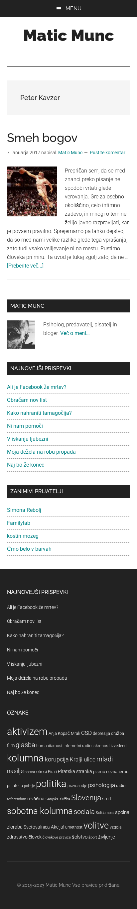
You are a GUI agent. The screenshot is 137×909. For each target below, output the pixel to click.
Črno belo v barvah (29, 549)
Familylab (18, 523)
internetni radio (77, 745)
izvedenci (119, 745)
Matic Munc (68, 35)
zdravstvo (17, 837)
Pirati (52, 771)
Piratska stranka (75, 771)
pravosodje (77, 785)
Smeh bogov (42, 138)
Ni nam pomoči (25, 426)
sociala (84, 812)
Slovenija (86, 797)
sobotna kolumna (40, 811)
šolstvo (79, 837)
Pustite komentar (107, 152)
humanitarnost (49, 745)
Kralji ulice (82, 759)
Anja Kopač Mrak (64, 733)
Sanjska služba (58, 799)
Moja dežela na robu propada (41, 452)
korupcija (57, 759)
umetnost (73, 827)
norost (30, 772)
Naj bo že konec (25, 465)
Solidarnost (105, 813)
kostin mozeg (23, 536)
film (11, 745)
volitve (96, 825)
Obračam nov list (27, 400)
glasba (25, 745)
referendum (16, 799)
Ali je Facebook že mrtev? (37, 387)
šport (92, 837)
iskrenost (101, 745)
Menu (73, 8)
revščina (36, 798)
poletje (29, 786)
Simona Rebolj (24, 510)
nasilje (15, 770)
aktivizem (27, 731)
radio (120, 785)
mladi (104, 759)
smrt (107, 798)
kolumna (25, 758)
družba (117, 733)
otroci (41, 771)
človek (35, 837)
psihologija (101, 785)
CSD (86, 733)
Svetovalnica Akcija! (44, 827)
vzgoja (115, 827)
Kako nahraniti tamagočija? (39, 413)
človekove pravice (57, 837)
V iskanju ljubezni (27, 439)
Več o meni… (75, 333)
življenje (106, 837)
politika (51, 783)
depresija (101, 733)
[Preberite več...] (25, 266)
